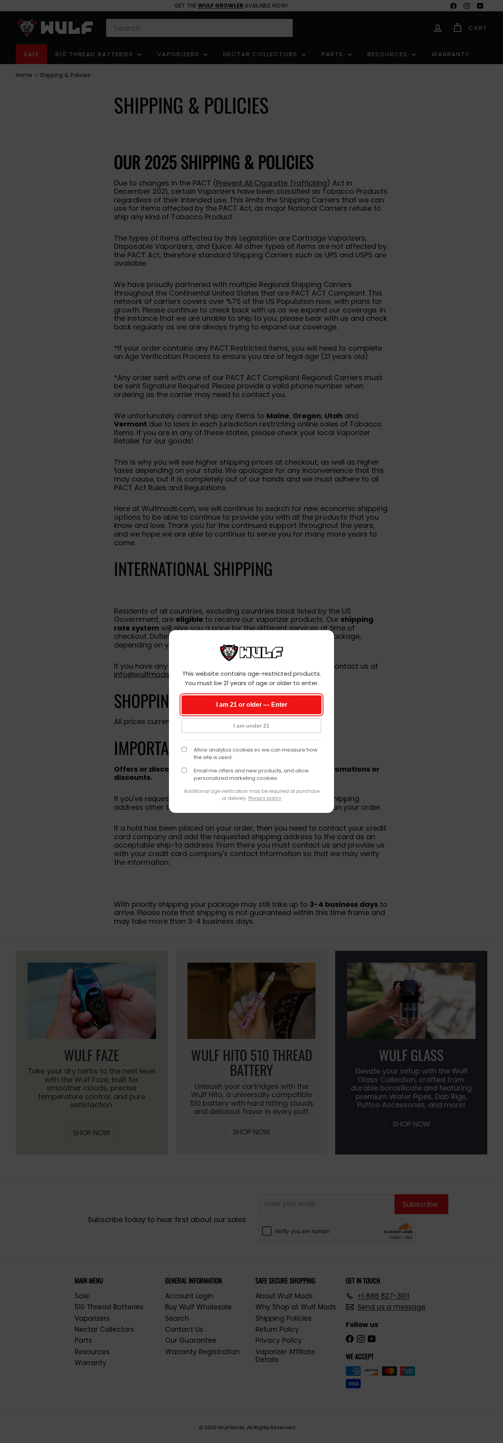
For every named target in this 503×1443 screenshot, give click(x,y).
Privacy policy (264, 798)
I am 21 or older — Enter (251, 704)
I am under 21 (251, 725)
